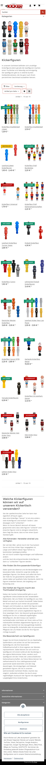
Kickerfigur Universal (9, 204)
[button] (30, 5)
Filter (7, 86)
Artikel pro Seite (10, 91)
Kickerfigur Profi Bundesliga (31, 166)
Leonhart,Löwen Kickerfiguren (8, 166)
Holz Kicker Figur (31, 435)
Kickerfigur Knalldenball (34, 127)
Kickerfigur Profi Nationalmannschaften (33, 205)
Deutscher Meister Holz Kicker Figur (10, 434)
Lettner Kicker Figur (9, 472)
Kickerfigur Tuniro (8, 282)
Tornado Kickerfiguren (10, 398)
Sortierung (18, 86)
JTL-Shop (34, 762)
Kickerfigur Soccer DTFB (10, 359)
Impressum (8, 758)
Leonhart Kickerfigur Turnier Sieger (9, 244)
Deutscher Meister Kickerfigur (9, 321)
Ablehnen (23, 729)
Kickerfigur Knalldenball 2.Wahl (11, 128)
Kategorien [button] (7, 16)
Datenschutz (18, 758)
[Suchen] (42, 12)
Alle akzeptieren (23, 715)
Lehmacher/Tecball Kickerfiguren (32, 283)
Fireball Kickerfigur (32, 243)
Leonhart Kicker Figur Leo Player (34, 321)
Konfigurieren (23, 722)
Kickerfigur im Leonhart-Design (34, 397)
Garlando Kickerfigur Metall (32, 360)
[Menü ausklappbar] (2, 4)
